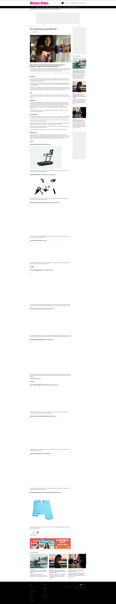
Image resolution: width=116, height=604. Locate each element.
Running (69, 7)
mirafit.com (50, 339)
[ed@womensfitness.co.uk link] (37, 532)
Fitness (43, 7)
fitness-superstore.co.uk (52, 384)
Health (46, 7)
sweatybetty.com (51, 416)
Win (79, 7)
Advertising (31, 586)
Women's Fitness (34, 31)
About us (31, 597)
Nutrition (50, 7)
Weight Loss (60, 7)
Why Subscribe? (74, 7)
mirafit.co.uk (56, 202)
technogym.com (46, 144)
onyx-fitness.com (46, 453)
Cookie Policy (32, 595)
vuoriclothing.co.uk (47, 270)
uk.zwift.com (52, 174)
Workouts (65, 7)
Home (37, 7)
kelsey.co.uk (84, 588)
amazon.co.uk (43, 240)
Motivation (55, 7)
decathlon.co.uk (57, 492)
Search (62, 3)
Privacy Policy (32, 593)
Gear (40, 7)
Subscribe (31, 588)
